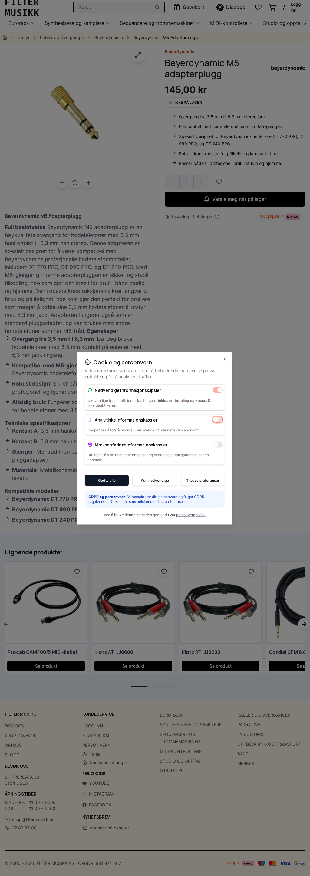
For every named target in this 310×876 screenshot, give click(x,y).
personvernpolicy (191, 514)
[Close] (225, 358)
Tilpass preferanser (202, 480)
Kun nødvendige (155, 480)
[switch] (218, 390)
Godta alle (107, 480)
